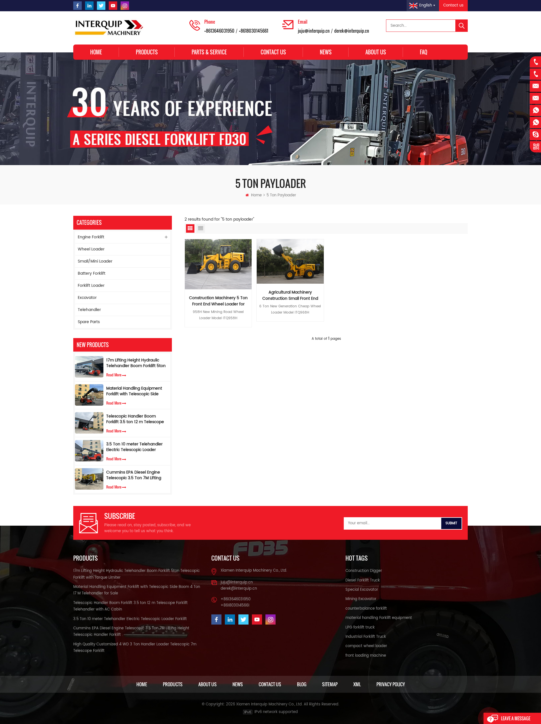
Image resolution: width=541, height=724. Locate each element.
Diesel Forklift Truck (362, 580)
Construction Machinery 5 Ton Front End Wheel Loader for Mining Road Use (218, 301)
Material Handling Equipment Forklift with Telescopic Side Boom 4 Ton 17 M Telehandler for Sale (134, 391)
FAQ (423, 52)
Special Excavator (361, 590)
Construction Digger (363, 571)
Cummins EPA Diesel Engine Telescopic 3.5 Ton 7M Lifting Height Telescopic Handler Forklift (133, 475)
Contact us (453, 5)
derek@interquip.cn (351, 30)
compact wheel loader (366, 646)
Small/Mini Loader (95, 261)
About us (375, 52)
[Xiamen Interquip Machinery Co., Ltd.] (110, 28)
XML (357, 684)
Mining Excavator (360, 599)
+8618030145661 (253, 30)
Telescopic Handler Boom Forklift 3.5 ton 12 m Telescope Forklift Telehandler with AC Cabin (135, 419)
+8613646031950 (219, 30)
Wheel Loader (91, 249)
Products (147, 52)
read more (113, 374)
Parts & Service (209, 52)
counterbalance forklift (366, 609)
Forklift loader (91, 285)
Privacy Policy (390, 684)
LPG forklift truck (360, 627)
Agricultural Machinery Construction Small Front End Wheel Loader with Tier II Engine (290, 295)
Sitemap (330, 684)
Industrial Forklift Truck (365, 637)
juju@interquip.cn (314, 30)
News (326, 52)
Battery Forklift (91, 273)
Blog (301, 684)
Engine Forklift (91, 237)
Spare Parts (89, 322)
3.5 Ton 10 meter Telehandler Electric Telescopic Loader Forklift (134, 447)
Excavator (87, 297)
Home (96, 52)
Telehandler (89, 310)
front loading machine (365, 656)
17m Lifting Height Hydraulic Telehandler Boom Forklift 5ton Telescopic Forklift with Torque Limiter (136, 363)
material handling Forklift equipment (378, 618)
